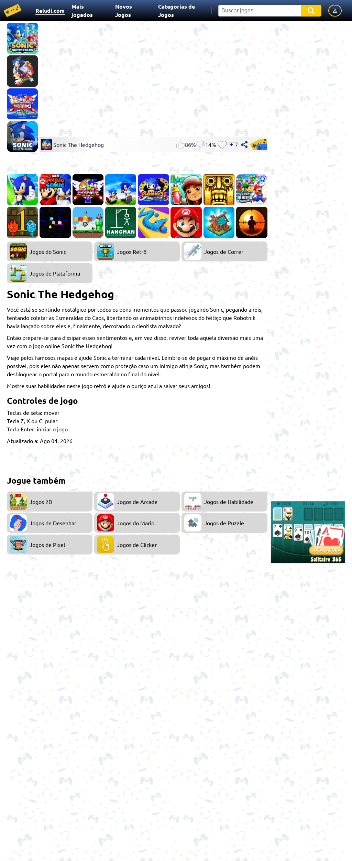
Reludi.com (50, 10)
